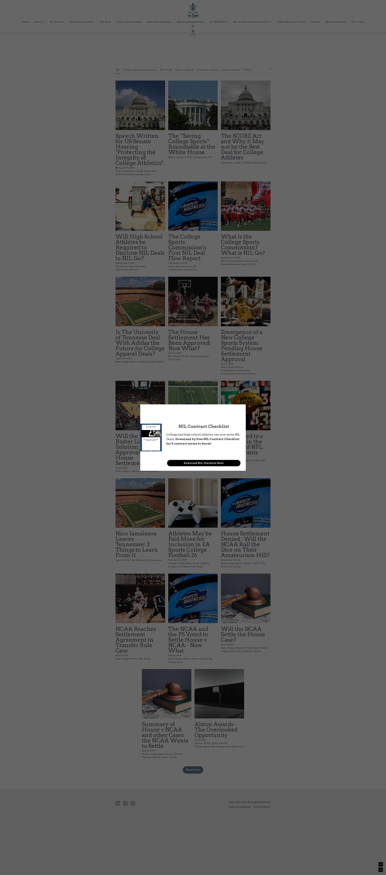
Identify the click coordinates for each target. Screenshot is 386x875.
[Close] (249, 406)
